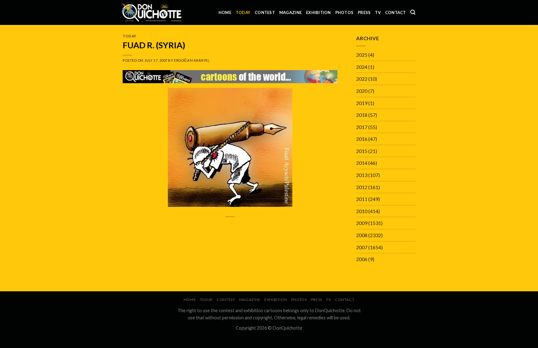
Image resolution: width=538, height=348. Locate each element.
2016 (361, 139)
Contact (395, 12)
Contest (265, 12)
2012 (361, 187)
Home (225, 12)
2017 (361, 127)
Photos (344, 12)
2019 (361, 103)
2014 (361, 163)
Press (364, 12)
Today (243, 12)
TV (378, 12)
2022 (361, 79)
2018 (361, 115)
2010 (361, 211)
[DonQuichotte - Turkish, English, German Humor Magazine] (151, 12)
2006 (361, 259)
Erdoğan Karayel (192, 60)
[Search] (412, 12)
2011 (361, 199)
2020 (361, 91)
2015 (361, 151)
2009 (361, 223)
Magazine (290, 12)
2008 (361, 235)
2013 (361, 175)
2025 (361, 55)
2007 (361, 247)
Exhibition (318, 12)
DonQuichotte (287, 328)
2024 (361, 67)
